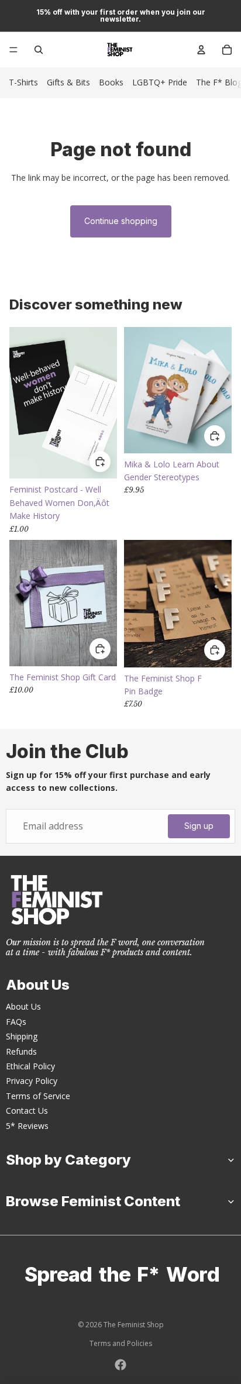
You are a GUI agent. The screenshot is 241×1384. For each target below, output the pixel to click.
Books (111, 82)
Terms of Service (38, 1095)
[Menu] (13, 49)
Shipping (21, 1036)
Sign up (199, 826)
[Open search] (38, 50)
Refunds (21, 1051)
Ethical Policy (30, 1066)
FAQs (16, 1021)
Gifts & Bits (68, 82)
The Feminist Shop (134, 1325)
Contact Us (27, 1110)
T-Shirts (23, 82)
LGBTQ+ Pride (159, 82)
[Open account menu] (201, 50)
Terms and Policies (120, 1343)
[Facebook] (120, 1365)
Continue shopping (120, 221)
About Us (23, 1006)
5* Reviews (27, 1125)
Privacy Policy (31, 1080)
